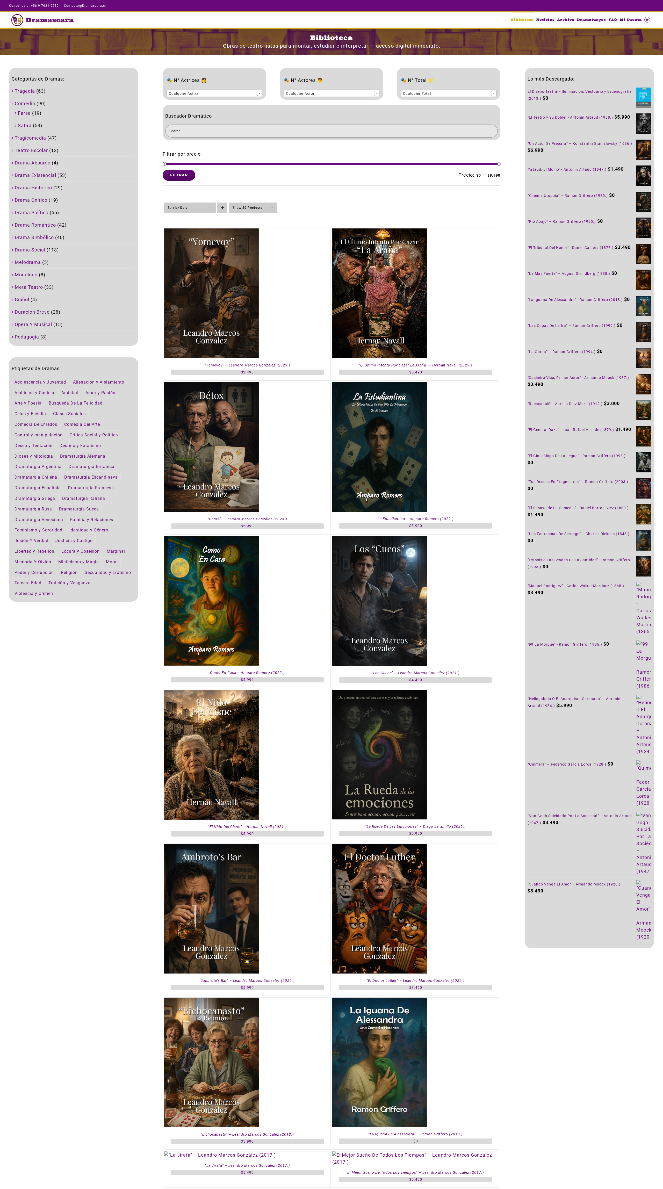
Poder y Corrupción (34, 572)
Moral (112, 561)
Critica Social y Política (94, 435)
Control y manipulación (39, 435)
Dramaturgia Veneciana (39, 519)
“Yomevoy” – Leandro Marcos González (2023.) (247, 365)
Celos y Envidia (30, 413)
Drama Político (31, 212)
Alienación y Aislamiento (98, 382)
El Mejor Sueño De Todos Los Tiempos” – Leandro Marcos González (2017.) (415, 1172)
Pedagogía (27, 337)
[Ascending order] (222, 208)
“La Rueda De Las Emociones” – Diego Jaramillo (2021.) (415, 826)
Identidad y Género (88, 530)
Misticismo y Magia (78, 561)
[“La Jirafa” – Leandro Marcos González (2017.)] (220, 1155)
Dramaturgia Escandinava (91, 477)
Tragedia (25, 91)
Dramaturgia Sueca (79, 509)
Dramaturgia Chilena (36, 477)
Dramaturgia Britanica (91, 466)
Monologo (26, 274)
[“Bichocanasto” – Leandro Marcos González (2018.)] (211, 1001)
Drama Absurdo (33, 162)
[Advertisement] (589, 996)
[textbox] (214, 93)
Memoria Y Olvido (33, 561)
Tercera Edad (28, 582)
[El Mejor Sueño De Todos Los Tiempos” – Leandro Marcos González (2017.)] (415, 1155)
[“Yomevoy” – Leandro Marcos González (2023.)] (211, 232)
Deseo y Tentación (34, 445)
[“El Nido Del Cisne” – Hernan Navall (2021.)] (211, 693)
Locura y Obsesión (80, 551)
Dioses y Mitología (34, 456)
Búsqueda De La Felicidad (76, 403)
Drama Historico (33, 187)
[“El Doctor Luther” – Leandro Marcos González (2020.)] (379, 847)
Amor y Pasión (100, 392)
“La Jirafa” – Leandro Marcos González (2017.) (247, 1165)
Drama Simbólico (34, 237)
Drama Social (30, 250)
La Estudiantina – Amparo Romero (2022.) (416, 519)
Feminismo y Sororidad (38, 530)
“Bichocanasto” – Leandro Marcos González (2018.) (247, 1134)
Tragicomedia (30, 138)
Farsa (24, 113)
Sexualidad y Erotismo (108, 572)
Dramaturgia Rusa (33, 509)
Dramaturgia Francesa (91, 487)
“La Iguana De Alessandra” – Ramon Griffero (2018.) (415, 1134)
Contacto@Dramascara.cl (85, 6)
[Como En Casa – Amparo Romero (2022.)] (211, 539)
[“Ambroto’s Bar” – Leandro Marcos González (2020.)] (211, 847)
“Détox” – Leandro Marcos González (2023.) (247, 519)
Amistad (69, 392)
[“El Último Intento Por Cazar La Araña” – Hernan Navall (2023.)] (379, 232)
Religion (69, 572)
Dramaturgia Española (38, 487)
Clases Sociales (69, 413)
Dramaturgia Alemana (82, 456)
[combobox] (214, 93)
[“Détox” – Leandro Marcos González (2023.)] (211, 385)
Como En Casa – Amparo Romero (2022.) (247, 673)
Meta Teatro (29, 287)
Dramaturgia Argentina (38, 466)
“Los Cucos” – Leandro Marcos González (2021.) (416, 673)
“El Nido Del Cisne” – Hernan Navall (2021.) (247, 827)
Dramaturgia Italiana (83, 498)
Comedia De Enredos (36, 424)
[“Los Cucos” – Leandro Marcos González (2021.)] (379, 539)
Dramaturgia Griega (35, 498)
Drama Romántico (35, 225)
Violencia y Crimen (34, 593)
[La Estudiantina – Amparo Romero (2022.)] (379, 385)
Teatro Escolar (31, 150)
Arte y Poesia (28, 403)
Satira (25, 125)
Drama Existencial (35, 175)
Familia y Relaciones (91, 519)
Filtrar (179, 175)
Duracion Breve (32, 312)
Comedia (25, 103)
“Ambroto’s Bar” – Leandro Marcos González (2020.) (247, 980)
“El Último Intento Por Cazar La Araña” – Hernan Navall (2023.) (415, 365)
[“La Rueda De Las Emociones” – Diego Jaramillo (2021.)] (379, 693)
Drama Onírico (31, 200)
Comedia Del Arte (82, 424)
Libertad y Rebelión (34, 551)
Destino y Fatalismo (80, 445)
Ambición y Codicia (34, 392)
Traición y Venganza (69, 582)
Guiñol (22, 299)
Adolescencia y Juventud (40, 382)
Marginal (116, 551)
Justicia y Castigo (74, 540)
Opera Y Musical (33, 324)
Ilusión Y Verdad (31, 540)
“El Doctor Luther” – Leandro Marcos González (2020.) (415, 980)
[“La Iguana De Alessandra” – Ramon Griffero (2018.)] (379, 1001)
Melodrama (28, 262)
